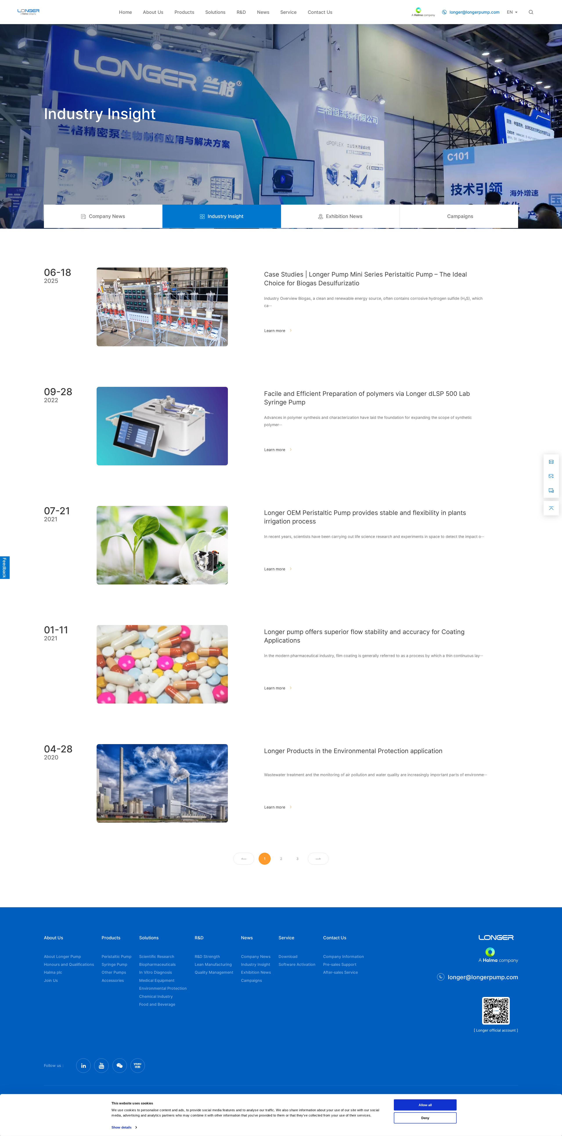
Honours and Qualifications (69, 964)
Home (125, 12)
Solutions (215, 12)
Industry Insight (225, 216)
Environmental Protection (163, 988)
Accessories (113, 980)
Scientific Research (156, 956)
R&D (241, 12)
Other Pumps (114, 972)
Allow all (425, 1105)
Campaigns (460, 216)
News (263, 12)
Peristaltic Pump (116, 956)
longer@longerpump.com (475, 12)
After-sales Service (340, 972)
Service (288, 12)
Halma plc (53, 972)
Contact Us (320, 12)
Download (288, 956)
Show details (121, 1127)
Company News (107, 216)
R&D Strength (207, 956)
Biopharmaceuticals (157, 964)
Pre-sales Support (340, 964)
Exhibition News (344, 216)
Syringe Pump (114, 964)
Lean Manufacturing (213, 964)
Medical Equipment (157, 980)
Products (184, 12)
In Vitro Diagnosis (155, 972)
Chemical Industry (156, 996)
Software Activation (297, 964)
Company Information (343, 956)
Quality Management (214, 972)
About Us (153, 12)
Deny (425, 1118)
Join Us (51, 980)
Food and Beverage (157, 1004)
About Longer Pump (62, 956)
